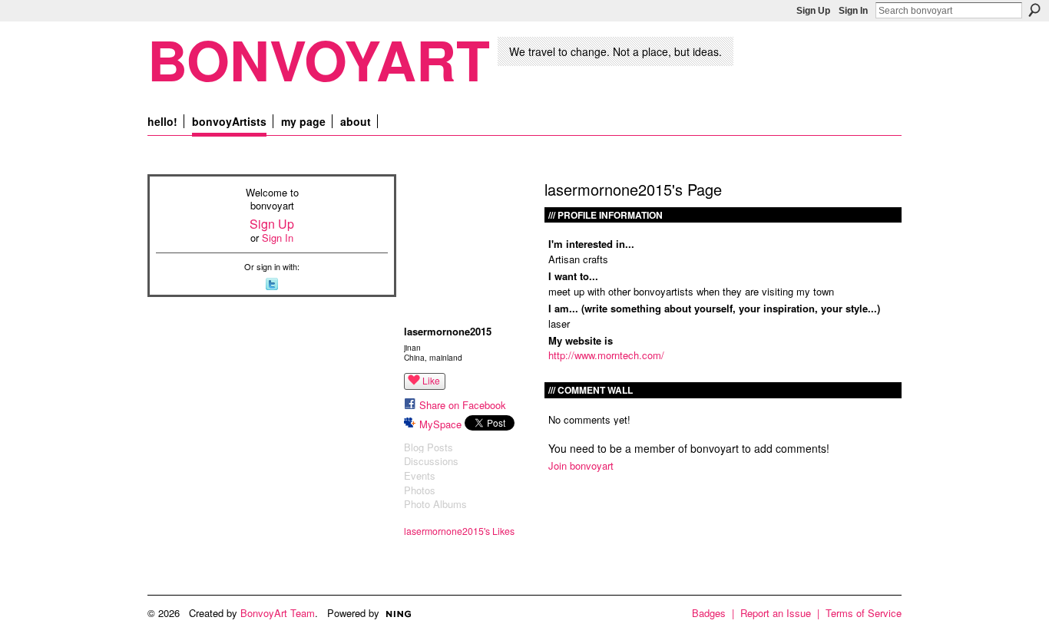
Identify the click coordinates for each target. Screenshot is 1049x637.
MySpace (440, 424)
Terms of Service (864, 613)
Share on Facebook (462, 405)
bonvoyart (318, 58)
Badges (709, 613)
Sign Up (813, 10)
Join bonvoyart (581, 465)
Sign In (853, 10)
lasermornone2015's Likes (459, 531)
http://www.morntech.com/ (606, 355)
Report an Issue (775, 613)
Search (1034, 10)
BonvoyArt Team (277, 613)
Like (431, 380)
